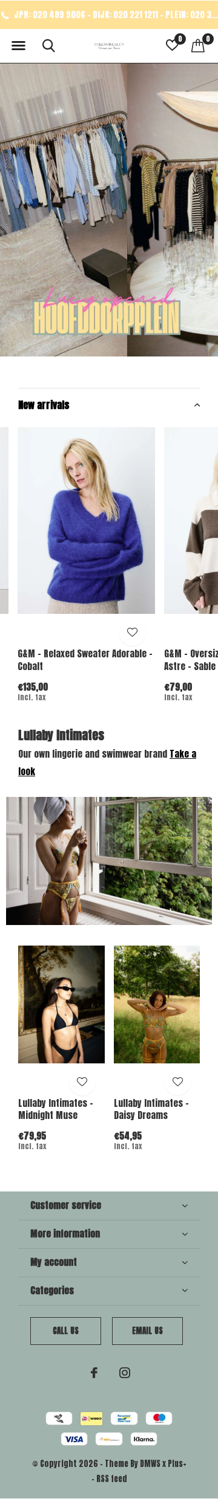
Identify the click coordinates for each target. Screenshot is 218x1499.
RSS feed (111, 1478)
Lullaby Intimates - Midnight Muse (55, 1109)
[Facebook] (94, 1372)
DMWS (150, 1463)
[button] (18, 45)
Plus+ (177, 1463)
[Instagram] (124, 1372)
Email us (147, 1330)
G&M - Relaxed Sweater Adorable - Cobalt (85, 659)
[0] (198, 45)
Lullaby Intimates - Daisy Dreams (151, 1109)
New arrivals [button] (44, 405)
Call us (66, 1330)
